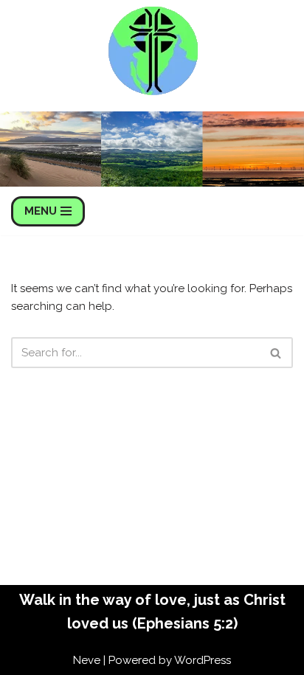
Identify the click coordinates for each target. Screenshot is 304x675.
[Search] (276, 352)
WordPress (202, 660)
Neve (86, 660)
